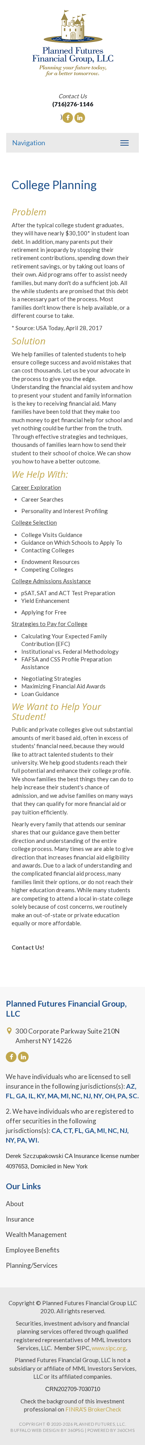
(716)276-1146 (72, 104)
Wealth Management (36, 1234)
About (15, 1204)
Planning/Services (32, 1265)
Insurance (20, 1219)
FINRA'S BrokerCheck (93, 1409)
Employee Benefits (33, 1250)
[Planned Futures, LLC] (72, 43)
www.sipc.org (109, 1347)
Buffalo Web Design (35, 1430)
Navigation (28, 142)
